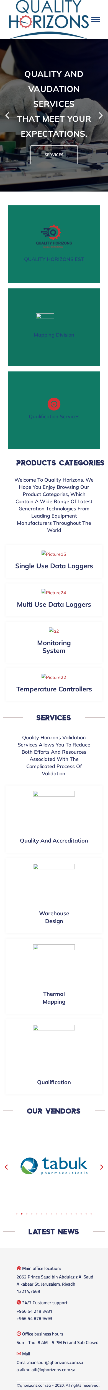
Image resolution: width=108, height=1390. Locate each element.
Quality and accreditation (54, 840)
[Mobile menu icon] (95, 19)
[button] (7, 115)
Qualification (54, 1082)
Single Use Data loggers (54, 566)
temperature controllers (54, 689)
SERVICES (54, 154)
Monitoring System (54, 647)
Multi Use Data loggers (54, 604)
